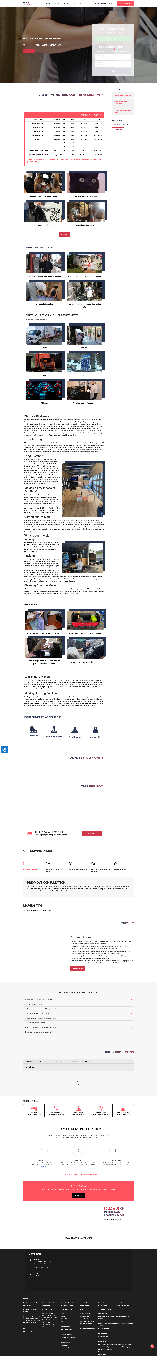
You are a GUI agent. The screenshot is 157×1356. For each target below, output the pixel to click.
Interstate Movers (84, 1234)
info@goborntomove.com (41, 1185)
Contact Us (63, 1241)
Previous (127, 1119)
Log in (111, 3)
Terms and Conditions (66, 1252)
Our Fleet (100, 1274)
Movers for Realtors (103, 1288)
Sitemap (113, 1302)
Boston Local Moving (85, 1231)
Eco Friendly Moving (103, 1246)
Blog (74, 3)
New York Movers (84, 1223)
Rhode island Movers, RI (67, 1220)
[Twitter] (27, 1246)
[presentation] (25, 122)
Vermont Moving (27, 1223)
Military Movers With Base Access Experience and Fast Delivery (114, 1262)
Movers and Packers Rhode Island (123, 111)
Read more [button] (33, 952)
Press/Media (64, 1263)
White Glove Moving (103, 1231)
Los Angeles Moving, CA (86, 1220)
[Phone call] (152, 1346)
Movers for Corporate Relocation (106, 1285)
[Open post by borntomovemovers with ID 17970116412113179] (62, 1089)
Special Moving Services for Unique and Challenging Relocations (87, 1241)
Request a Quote (78, 827)
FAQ (80, 3)
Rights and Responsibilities (68, 1255)
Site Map (63, 1249)
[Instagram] (31, 1246)
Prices (57, 3)
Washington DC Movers (67, 1223)
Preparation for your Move (105, 1269)
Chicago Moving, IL (103, 1220)
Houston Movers (102, 1223)
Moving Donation (102, 1238)
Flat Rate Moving (102, 1251)
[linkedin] (31, 1249)
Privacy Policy (64, 1236)
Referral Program (65, 1244)
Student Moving (102, 1259)
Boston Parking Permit (104, 1248)
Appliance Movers (103, 1254)
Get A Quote (64, 1234)
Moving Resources (65, 1260)
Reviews (63, 1257)
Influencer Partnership (67, 1265)
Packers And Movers (85, 1236)
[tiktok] (27, 1249)
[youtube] (24, 1249)
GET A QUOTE (29, 51)
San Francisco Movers (123, 1223)
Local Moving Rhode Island (123, 95)
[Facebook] (24, 1246)
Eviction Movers (84, 1248)
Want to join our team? (104, 1277)
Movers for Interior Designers (106, 1290)
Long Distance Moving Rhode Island (121, 103)
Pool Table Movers (103, 1280)
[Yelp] (35, 1246)
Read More (64, 274)
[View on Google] (27, 939)
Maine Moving (120, 1220)
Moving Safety (102, 1272)
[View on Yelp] (65, 939)
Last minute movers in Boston (87, 1246)
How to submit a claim (66, 1247)
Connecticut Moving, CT (48, 1220)
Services (47, 3)
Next (131, 1119)
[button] (95, 665)
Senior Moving (102, 1256)
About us (65, 3)
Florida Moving (46, 1223)
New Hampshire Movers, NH (30, 1220)
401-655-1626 (100, 3)
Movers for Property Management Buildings (109, 1282)
